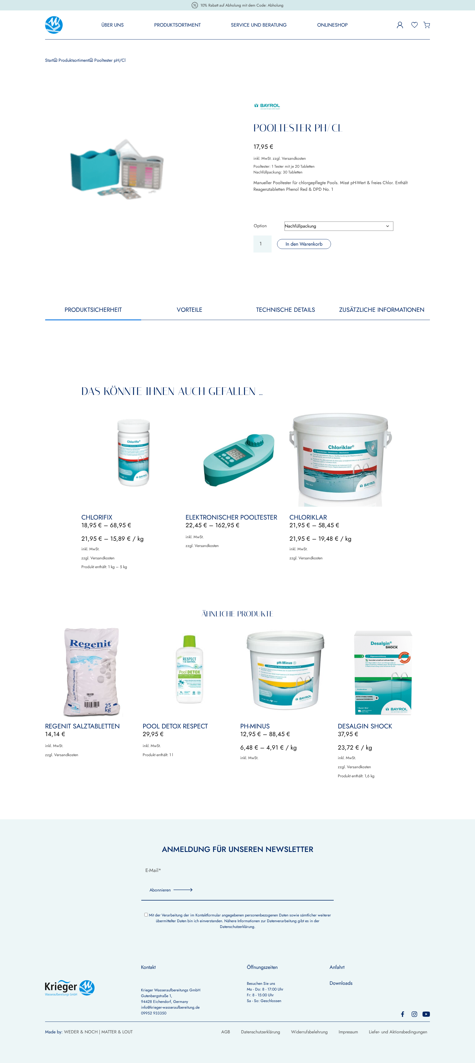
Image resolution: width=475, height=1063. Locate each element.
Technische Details (285, 309)
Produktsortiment (177, 25)
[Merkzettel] (414, 24)
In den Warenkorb (304, 244)
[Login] (393, 25)
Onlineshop (332, 25)
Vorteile (189, 309)
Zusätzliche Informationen (381, 309)
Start (49, 60)
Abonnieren (160, 890)
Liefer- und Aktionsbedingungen (398, 1032)
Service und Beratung (259, 25)
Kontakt (148, 967)
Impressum (348, 1032)
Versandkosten (294, 158)
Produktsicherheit (93, 309)
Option (260, 226)
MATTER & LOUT (116, 1032)
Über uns (112, 25)
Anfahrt (337, 967)
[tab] (93, 312)
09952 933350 (153, 1013)
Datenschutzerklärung (237, 926)
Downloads (341, 983)
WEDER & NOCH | (82, 1032)
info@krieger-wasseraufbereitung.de (170, 1007)
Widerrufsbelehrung (309, 1032)
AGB (225, 1032)
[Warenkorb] (426, 24)
